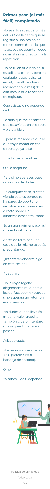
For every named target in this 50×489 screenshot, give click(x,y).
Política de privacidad (25, 471)
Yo (25, 483)
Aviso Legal (25, 477)
